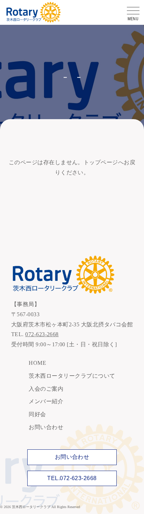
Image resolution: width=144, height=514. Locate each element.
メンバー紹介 (46, 401)
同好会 (37, 414)
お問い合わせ (46, 427)
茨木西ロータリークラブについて (72, 376)
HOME (37, 363)
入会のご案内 (46, 389)
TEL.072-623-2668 (72, 478)
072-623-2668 (42, 334)
